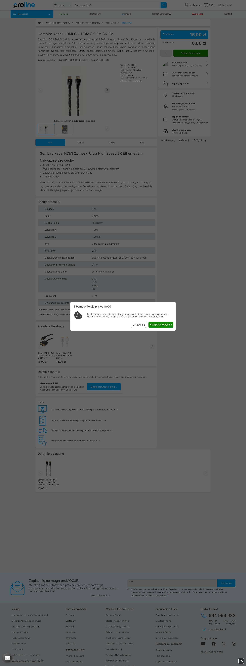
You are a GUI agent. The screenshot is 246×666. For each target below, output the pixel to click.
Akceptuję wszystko (161, 324)
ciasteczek (113, 314)
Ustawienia (139, 324)
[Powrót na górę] (241, 661)
